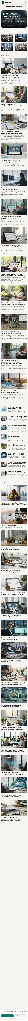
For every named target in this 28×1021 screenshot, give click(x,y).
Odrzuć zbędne (20, 1015)
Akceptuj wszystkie (7, 1015)
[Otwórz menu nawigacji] (25, 2)
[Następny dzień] (3, 6)
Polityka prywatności (8, 1013)
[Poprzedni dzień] (24, 6)
